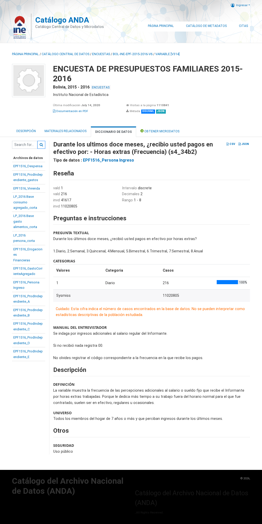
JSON (245, 144)
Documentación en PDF (72, 111)
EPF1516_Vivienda (26, 188)
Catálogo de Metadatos (206, 26)
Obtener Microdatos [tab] (161, 131)
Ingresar (242, 5)
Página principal (25, 54)
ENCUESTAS (101, 54)
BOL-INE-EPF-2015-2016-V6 (132, 54)
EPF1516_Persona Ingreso (108, 160)
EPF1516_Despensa (27, 166)
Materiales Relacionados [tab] (65, 131)
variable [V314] (167, 54)
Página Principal (161, 26)
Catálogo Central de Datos (65, 54)
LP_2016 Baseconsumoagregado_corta (25, 202)
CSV (232, 144)
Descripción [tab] (26, 131)
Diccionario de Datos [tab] (113, 132)
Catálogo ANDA (62, 19)
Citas (243, 26)
